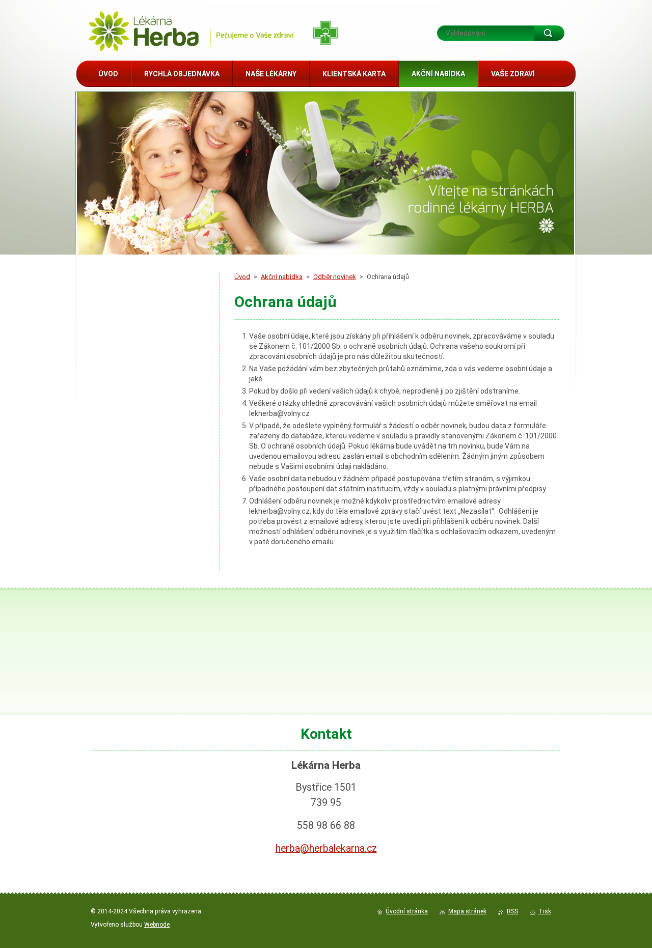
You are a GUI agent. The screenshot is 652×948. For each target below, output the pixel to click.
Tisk (544, 911)
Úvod (242, 277)
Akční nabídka (282, 277)
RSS (512, 911)
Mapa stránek (467, 911)
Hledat (549, 33)
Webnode (157, 924)
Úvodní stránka (407, 911)
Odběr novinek (334, 277)
